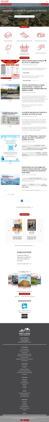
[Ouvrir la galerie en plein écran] (10, 80)
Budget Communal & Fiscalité (24, 355)
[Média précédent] (6, 194)
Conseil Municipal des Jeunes (24, 354)
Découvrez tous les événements (23, 245)
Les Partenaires (24, 360)
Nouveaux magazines (6, 4)
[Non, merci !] (47, 418)
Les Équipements (24, 394)
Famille (24, 403)
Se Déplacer (24, 374)
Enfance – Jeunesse (24, 369)
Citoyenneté (24, 405)
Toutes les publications (23, 263)
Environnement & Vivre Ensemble (24, 372)
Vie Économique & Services (24, 370)
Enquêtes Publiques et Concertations (24, 359)
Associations (24, 366)
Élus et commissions (24, 350)
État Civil (24, 384)
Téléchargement (24, 293)
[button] (8, 230)
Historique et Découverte (24, 393)
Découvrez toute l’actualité (23, 207)
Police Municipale (24, 382)
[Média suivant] (10, 194)
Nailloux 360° (45, 4)
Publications (24, 352)
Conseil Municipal (24, 349)
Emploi (24, 386)
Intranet (24, 387)
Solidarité (24, 381)
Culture (24, 367)
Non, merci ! (26, 420)
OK (21, 420)
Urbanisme (24, 379)
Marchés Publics (24, 357)
